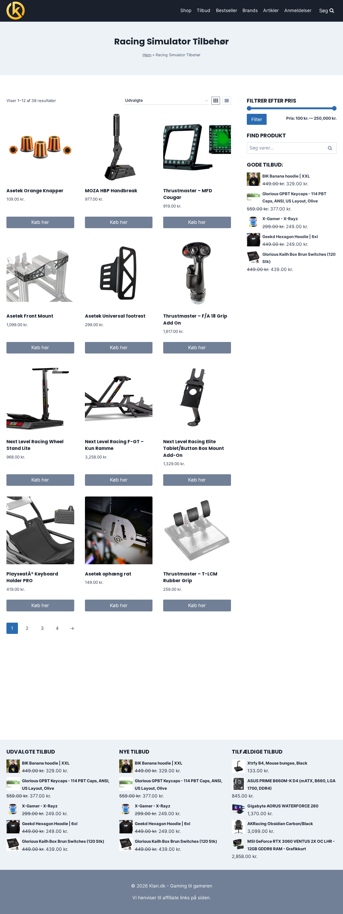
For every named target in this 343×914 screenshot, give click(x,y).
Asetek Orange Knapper (35, 190)
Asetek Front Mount (29, 316)
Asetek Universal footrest (115, 316)
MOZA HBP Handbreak (111, 190)
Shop (185, 10)
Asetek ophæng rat (108, 574)
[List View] (226, 101)
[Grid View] (215, 101)
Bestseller (226, 10)
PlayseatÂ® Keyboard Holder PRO (32, 577)
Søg (330, 148)
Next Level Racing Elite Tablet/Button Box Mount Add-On (193, 448)
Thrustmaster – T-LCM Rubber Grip (190, 577)
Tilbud (203, 10)
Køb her (40, 222)
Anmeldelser (297, 10)
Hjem (147, 54)
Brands (250, 10)
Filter (256, 119)
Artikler (271, 10)
